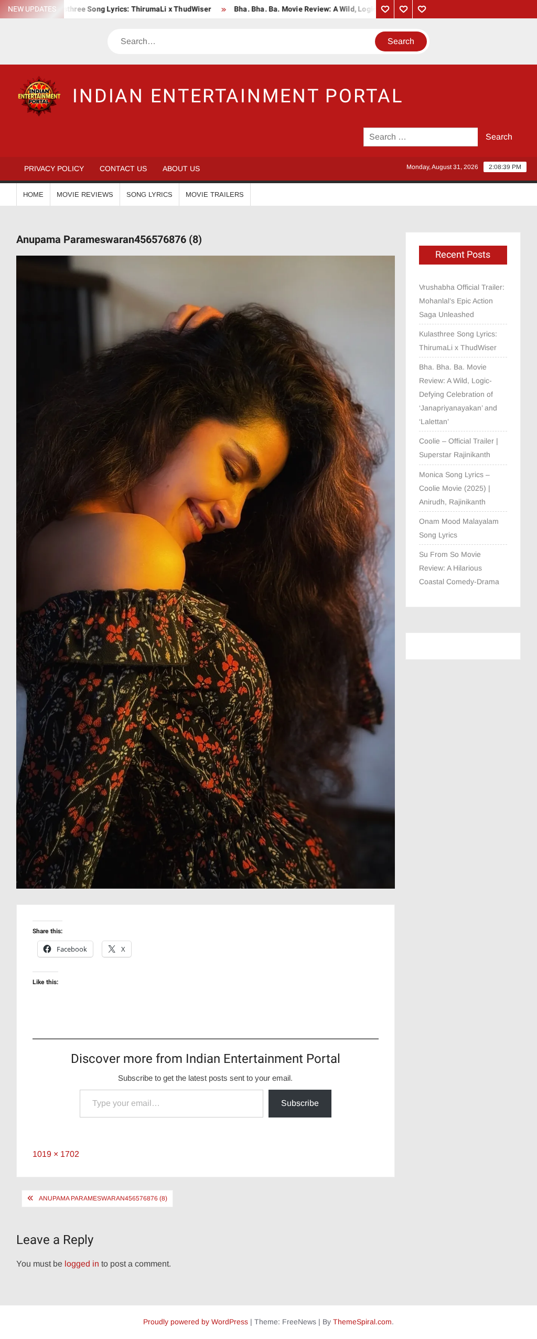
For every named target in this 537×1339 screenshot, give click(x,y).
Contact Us (123, 168)
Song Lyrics (149, 194)
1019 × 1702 (56, 1154)
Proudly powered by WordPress (195, 1321)
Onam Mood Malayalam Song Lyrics (459, 528)
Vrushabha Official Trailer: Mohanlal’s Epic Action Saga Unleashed (461, 301)
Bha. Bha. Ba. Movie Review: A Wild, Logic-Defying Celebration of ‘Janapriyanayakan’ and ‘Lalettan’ (458, 394)
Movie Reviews (85, 194)
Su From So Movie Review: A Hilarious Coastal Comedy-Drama (459, 568)
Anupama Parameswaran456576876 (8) (103, 1198)
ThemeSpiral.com (362, 1321)
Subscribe (300, 1103)
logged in (82, 1263)
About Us (181, 168)
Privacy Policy (54, 168)
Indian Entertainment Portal (237, 96)
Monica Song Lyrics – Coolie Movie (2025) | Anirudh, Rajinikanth (454, 488)
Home (33, 194)
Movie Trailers (215, 194)
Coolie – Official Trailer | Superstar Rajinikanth (458, 448)
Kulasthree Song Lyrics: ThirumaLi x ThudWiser (458, 341)
